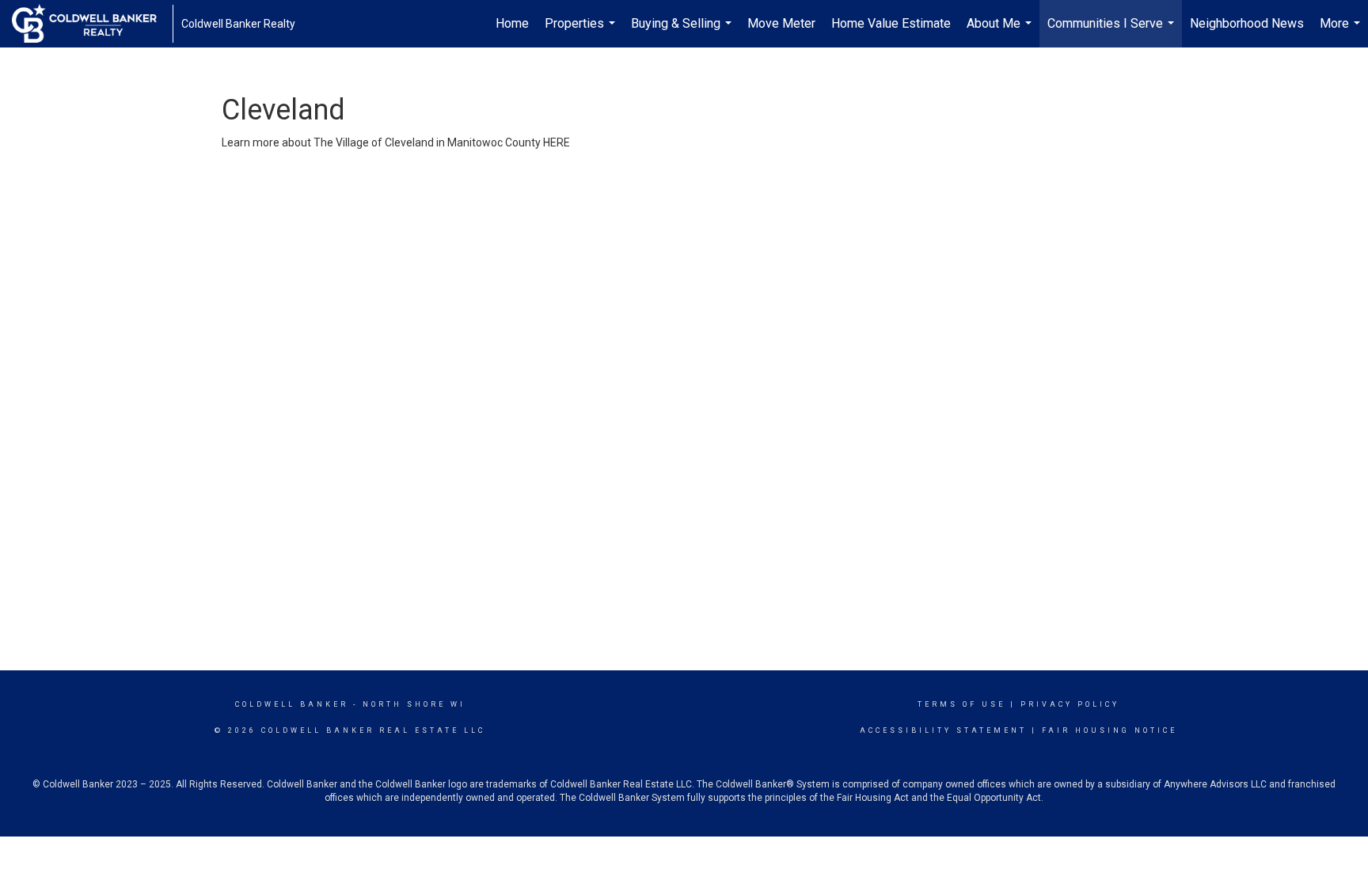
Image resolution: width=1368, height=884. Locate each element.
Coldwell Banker (291, 704)
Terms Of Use (961, 704)
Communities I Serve (1112, 31)
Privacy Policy (1069, 704)
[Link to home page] (92, 23)
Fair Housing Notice (1109, 730)
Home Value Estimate (891, 23)
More (1342, 31)
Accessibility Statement (943, 730)
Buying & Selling (683, 31)
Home (512, 23)
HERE (556, 142)
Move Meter (781, 23)
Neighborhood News (1247, 23)
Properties (582, 31)
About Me (1001, 31)
